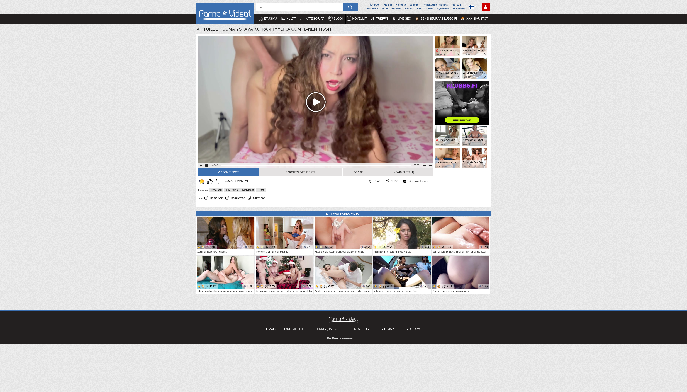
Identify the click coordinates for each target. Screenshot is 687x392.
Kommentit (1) (404, 172)
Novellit (359, 18)
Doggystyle (238, 197)
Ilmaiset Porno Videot (284, 329)
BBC (419, 8)
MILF (385, 8)
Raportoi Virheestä (301, 172)
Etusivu (270, 18)
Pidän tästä (210, 181)
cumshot (259, 197)
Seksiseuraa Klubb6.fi (438, 18)
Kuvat (291, 18)
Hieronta (401, 4)
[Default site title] (225, 13)
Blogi (338, 18)
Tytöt (261, 189)
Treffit (382, 18)
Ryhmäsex (443, 8)
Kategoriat (314, 18)
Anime (429, 8)
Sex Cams (413, 329)
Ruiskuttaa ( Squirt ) (436, 4)
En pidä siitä (217, 181)
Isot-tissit (372, 8)
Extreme (396, 8)
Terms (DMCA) (326, 329)
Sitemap (387, 329)
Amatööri (216, 189)
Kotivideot (248, 189)
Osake (358, 172)
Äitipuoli (375, 4)
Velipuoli (415, 4)
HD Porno (459, 8)
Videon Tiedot (228, 172)
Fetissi (409, 8)
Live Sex (404, 18)
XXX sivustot (477, 18)
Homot (388, 4)
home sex (216, 197)
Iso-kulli (457, 4)
